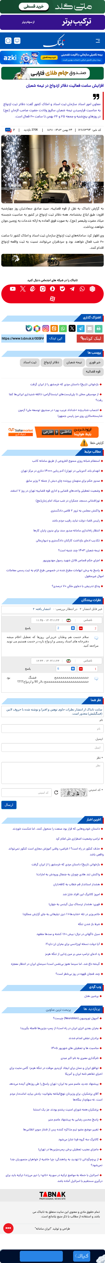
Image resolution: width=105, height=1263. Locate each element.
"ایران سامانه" (43, 1229)
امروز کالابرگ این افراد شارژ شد (81, 894)
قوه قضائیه (93, 371)
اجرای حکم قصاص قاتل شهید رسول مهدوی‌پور (71, 560)
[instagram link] (43, 289)
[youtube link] (13, 289)
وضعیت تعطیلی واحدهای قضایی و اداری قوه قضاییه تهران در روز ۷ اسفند (55, 491)
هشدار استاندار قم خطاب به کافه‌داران (76, 884)
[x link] (23, 289)
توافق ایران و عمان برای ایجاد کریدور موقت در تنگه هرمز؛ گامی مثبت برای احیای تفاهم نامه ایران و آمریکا (55, 1071)
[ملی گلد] (52, 7)
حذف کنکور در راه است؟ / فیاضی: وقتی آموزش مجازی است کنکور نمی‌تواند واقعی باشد (56, 852)
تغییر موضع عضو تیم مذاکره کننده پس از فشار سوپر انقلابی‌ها (61, 1130)
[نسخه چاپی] (98, 329)
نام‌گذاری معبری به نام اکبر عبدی (80, 1058)
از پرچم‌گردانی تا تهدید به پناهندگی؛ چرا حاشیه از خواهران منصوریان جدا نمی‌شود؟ (56, 1162)
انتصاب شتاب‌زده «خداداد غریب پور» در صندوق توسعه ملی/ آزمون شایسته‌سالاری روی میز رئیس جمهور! (60, 413)
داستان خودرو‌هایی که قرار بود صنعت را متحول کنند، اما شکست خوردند (56, 829)
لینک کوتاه (92, 338)
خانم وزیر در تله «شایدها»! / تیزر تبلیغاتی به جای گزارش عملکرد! (61, 914)
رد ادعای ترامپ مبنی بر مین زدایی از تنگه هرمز (72, 954)
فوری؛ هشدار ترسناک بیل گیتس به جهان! (74, 904)
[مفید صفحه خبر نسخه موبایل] (52, 22)
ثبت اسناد (29, 362)
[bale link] (62, 289)
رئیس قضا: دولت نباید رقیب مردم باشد (76, 521)
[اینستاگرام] (45, 328)
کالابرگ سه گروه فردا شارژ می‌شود (78, 1139)
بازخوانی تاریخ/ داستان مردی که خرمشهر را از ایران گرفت (64, 384)
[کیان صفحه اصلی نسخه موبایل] (52, 1256)
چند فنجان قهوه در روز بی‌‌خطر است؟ (78, 974)
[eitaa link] (33, 289)
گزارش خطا (97, 443)
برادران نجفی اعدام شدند (84, 1038)
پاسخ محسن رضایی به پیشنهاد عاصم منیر (73, 1120)
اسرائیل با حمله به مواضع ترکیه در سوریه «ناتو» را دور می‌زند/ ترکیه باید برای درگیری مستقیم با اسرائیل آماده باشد (54, 1178)
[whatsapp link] (82, 289)
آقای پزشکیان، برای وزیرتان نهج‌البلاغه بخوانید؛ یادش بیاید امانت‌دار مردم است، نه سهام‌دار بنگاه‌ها (56, 1097)
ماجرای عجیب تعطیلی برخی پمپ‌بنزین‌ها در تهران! (68, 1149)
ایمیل (99, 739)
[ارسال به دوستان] (90, 329)
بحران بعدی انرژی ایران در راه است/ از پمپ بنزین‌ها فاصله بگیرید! (59, 1028)
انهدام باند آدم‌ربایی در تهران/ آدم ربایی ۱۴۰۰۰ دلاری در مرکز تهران (60, 471)
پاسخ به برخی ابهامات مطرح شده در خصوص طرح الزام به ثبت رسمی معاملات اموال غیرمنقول (55, 573)
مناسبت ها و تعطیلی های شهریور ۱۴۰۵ (75, 1048)
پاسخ (28, 628)
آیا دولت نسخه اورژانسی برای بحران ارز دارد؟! (73, 944)
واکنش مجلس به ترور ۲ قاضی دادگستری (75, 511)
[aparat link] (52, 299)
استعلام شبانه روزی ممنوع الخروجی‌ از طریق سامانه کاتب (66, 461)
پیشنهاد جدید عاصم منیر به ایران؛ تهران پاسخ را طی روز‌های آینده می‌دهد (54, 1084)
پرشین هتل (91, 996)
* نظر (100, 758)
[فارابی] (52, 73)
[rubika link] (92, 289)
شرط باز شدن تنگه (89, 924)
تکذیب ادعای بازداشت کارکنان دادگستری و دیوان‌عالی (68, 541)
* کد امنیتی (96, 790)
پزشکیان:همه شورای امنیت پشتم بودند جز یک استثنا (66, 1110)
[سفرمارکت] (52, 432)
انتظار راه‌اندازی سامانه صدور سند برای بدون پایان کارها (66, 531)
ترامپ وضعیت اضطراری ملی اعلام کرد (78, 839)
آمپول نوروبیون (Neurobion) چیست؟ (76, 1018)
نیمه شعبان (74, 362)
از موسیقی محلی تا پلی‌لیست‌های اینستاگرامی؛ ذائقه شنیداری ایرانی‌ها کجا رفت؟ (55, 397)
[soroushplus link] (52, 289)
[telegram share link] (81, 329)
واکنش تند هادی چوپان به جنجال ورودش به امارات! (68, 874)
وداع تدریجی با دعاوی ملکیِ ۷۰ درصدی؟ (75, 586)
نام (101, 720)
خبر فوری (94, 362)
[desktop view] (17, 40)
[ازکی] (52, 57)
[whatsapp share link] (63, 329)
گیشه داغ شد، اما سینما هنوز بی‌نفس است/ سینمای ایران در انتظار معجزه (55, 964)
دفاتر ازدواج (51, 362)
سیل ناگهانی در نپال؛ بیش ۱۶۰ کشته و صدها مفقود (68, 934)
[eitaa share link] (54, 329)
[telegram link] (72, 289)
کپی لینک (55, 338)
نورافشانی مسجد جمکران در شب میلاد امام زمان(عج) (68, 501)
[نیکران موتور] (52, 260)
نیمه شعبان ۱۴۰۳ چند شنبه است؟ (79, 550)
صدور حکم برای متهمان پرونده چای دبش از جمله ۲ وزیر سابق (63, 481)
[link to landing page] (54, 41)
